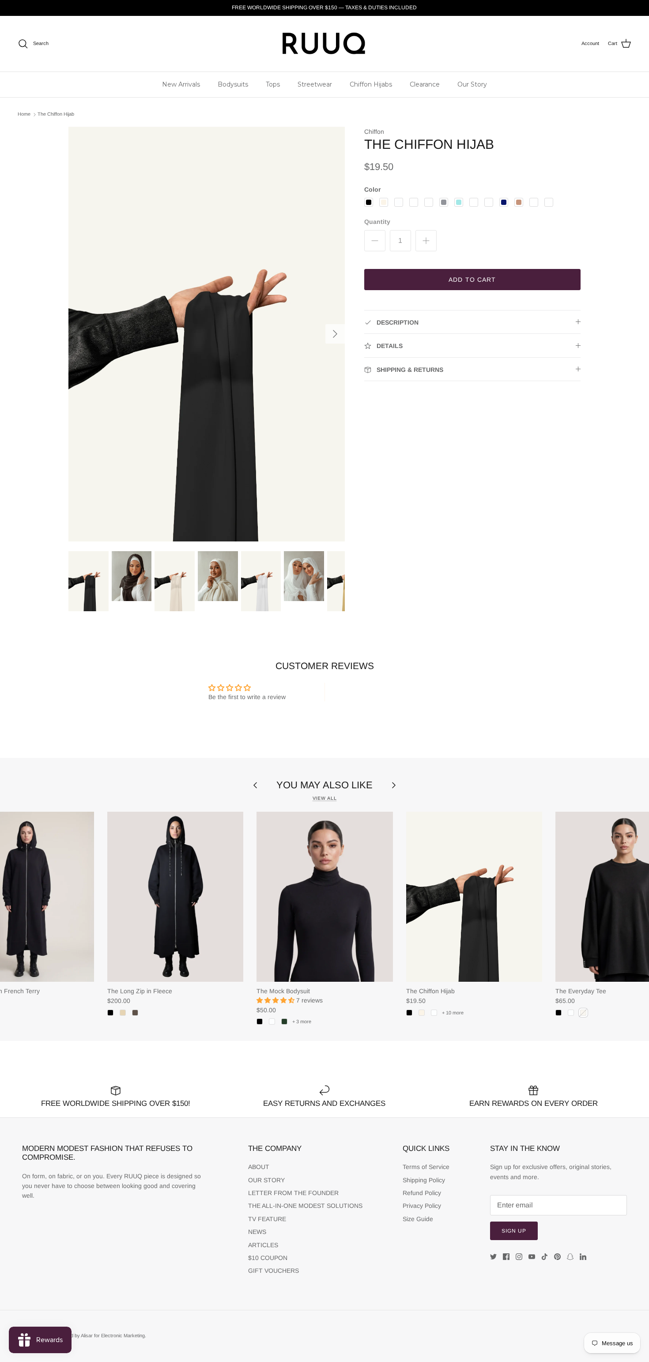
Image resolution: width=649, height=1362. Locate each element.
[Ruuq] (324, 44)
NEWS (257, 1231)
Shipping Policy (424, 1180)
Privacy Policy (422, 1205)
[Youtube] (531, 1256)
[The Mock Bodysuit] (324, 897)
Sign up (514, 1231)
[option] (206, 334)
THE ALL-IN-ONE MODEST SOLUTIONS (305, 1205)
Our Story (472, 84)
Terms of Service (426, 1166)
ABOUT (258, 1166)
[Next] (335, 334)
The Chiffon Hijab (56, 114)
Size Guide (418, 1218)
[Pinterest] (557, 1256)
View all (325, 798)
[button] (276, 1000)
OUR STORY (266, 1180)
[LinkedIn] (583, 1256)
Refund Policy (422, 1192)
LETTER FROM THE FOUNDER (293, 1192)
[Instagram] (519, 1256)
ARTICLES (263, 1244)
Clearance (425, 84)
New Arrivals (181, 84)
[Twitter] (493, 1256)
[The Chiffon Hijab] (474, 897)
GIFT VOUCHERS (273, 1270)
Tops (273, 84)
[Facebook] (506, 1256)
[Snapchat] (570, 1256)
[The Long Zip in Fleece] (175, 897)
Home (24, 114)
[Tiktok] (544, 1256)
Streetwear (315, 84)
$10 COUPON (267, 1257)
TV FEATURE (267, 1218)
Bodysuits (233, 84)
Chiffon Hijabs (371, 84)
